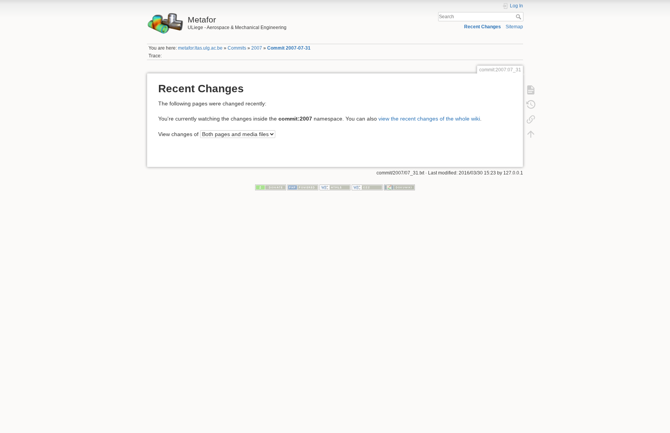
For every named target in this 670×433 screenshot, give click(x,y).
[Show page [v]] (531, 89)
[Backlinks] (531, 119)
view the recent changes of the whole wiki (429, 119)
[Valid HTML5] (335, 187)
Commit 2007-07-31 (289, 48)
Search (519, 16)
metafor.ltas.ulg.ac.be (200, 48)
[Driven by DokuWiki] (399, 187)
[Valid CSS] (367, 187)
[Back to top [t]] (531, 133)
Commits (237, 48)
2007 (256, 48)
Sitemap (514, 26)
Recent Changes (482, 26)
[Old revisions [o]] (531, 104)
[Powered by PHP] (302, 187)
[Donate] (270, 187)
